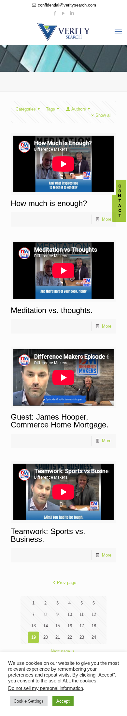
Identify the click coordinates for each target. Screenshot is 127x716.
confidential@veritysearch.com (67, 5)
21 (57, 637)
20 (45, 637)
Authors (78, 109)
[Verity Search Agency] (63, 31)
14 (45, 625)
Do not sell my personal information (45, 688)
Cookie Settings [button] (29, 701)
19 (33, 637)
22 (69, 637)
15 (57, 625)
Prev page (66, 582)
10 (69, 614)
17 (81, 625)
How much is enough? (49, 203)
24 (94, 637)
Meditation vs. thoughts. (52, 310)
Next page (60, 651)
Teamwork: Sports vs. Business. (48, 535)
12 (94, 614)
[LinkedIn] (72, 13)
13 (33, 625)
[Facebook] (55, 13)
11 (81, 614)
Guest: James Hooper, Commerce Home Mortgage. (59, 420)
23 (81, 637)
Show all (103, 115)
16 (69, 625)
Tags (50, 109)
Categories (26, 109)
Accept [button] (63, 701)
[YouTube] (63, 13)
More (106, 219)
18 (94, 625)
